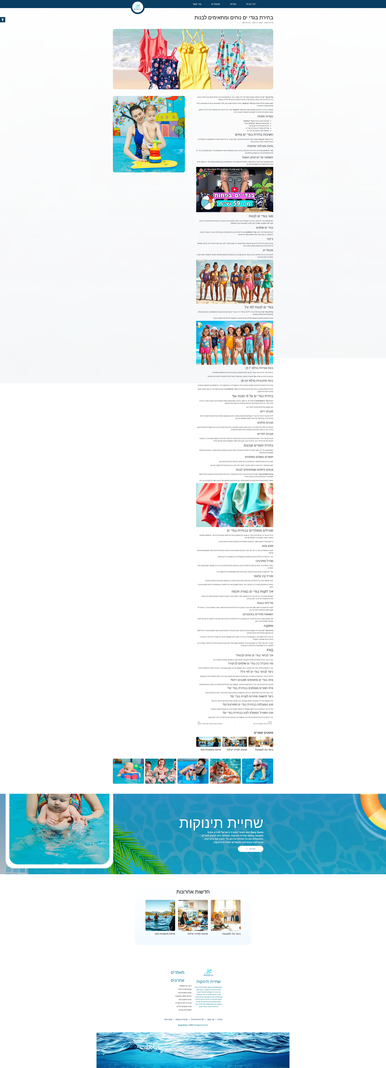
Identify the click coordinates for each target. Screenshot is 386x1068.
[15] (160, 771)
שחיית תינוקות (268, 22)
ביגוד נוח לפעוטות (264, 749)
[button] (2, 19)
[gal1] (257, 771)
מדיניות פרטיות (197, 1019)
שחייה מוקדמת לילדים (184, 1006)
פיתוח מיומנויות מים (211, 749)
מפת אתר (168, 1019)
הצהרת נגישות (182, 1019)
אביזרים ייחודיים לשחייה (183, 1003)
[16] (128, 771)
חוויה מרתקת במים (185, 999)
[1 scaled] (192, 771)
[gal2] (225, 771)
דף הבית (250, 4)
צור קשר (197, 4)
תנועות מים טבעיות (185, 1010)
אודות (233, 4)
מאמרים (215, 4)
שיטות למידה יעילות (237, 749)
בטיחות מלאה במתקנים (183, 996)
